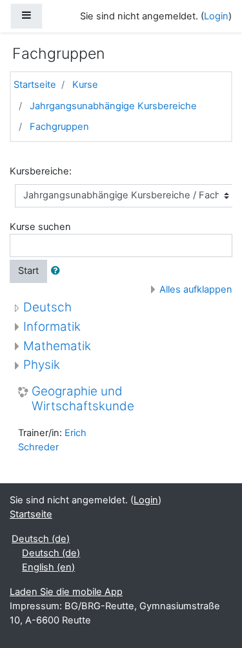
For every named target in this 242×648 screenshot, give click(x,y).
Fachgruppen (59, 126)
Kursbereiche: (41, 171)
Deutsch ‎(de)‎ (41, 539)
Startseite (35, 84)
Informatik (52, 326)
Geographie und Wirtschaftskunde (83, 398)
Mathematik (57, 346)
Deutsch (47, 307)
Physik (41, 364)
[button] (58, 271)
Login (216, 16)
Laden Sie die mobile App (66, 592)
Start (28, 271)
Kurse (85, 84)
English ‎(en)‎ (48, 567)
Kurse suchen (40, 227)
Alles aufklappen (195, 289)
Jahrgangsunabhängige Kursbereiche (113, 106)
